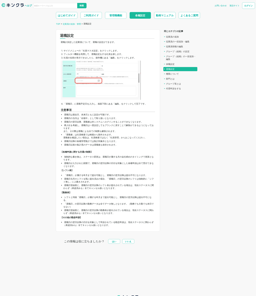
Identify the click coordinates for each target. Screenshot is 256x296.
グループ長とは (173, 83)
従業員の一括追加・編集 (177, 41)
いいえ (128, 241)
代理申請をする (173, 88)
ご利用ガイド (91, 15)
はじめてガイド (67, 15)
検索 (82, 5)
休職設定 (170, 64)
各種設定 (140, 15)
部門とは (170, 79)
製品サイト (235, 5)
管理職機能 (115, 15)
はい (114, 241)
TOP (58, 24)
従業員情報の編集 (174, 46)
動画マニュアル (165, 15)
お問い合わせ (221, 5)
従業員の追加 (172, 36)
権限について (172, 74)
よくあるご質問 (189, 15)
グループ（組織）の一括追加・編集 (181, 57)
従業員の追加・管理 (72, 24)
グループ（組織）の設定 (177, 51)
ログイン (248, 5)
